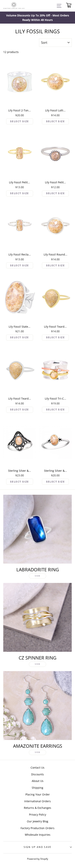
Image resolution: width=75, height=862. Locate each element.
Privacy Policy (37, 814)
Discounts (37, 774)
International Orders (37, 801)
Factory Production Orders (37, 828)
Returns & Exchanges (37, 808)
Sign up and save (38, 847)
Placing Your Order (37, 794)
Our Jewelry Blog (37, 821)
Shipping (37, 787)
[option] (37, 17)
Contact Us (37, 767)
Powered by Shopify (37, 858)
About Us (37, 781)
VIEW (37, 576)
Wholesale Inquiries (37, 834)
